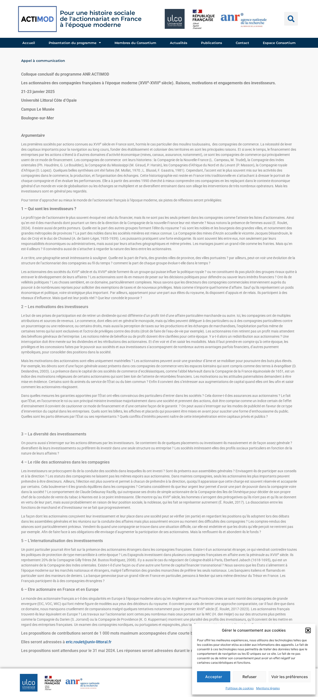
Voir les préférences (289, 676)
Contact (242, 43)
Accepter (213, 676)
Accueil (28, 43)
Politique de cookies (240, 688)
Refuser (249, 676)
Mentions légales (268, 688)
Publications (211, 43)
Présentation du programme (72, 43)
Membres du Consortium (135, 43)
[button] (308, 630)
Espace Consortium (279, 43)
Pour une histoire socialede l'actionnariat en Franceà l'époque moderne (101, 18)
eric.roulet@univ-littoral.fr (89, 642)
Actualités (178, 43)
